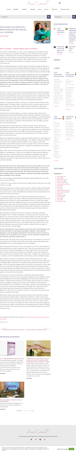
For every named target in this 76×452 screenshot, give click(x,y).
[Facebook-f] (36, 439)
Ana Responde (60, 176)
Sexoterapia (59, 196)
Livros (39, 9)
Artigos (58, 178)
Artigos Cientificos (61, 179)
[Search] (49, 17)
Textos (58, 199)
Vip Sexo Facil (60, 201)
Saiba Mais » (3, 373)
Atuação (32, 9)
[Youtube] (40, 439)
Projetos (24, 9)
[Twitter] (31, 439)
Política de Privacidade (62, 449)
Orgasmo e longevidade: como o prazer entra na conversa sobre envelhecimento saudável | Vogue (38, 360)
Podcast (59, 189)
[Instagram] (60, 3)
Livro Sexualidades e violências (70, 74)
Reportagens (60, 195)
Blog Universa (4, 36)
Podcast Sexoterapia (62, 192)
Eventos (59, 185)
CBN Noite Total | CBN (72, 48)
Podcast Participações (62, 190)
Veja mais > (59, 34)
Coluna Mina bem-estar (62, 184)
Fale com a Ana (65, 9)
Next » (32, 410)
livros (58, 187)
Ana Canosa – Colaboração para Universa (18, 49)
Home (8, 9)
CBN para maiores (61, 182)
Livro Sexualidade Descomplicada (12, 358)
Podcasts (54, 9)
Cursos (46, 9)
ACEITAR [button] (71, 449)
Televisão (59, 198)
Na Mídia (15, 9)
